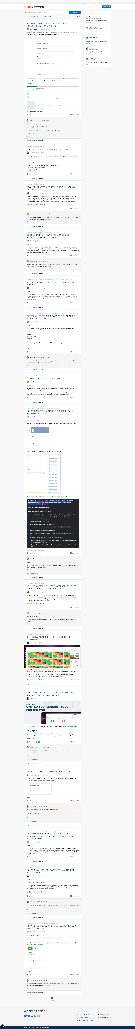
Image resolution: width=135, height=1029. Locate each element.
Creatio (87, 3)
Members (96, 7)
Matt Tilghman (33, 29)
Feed (90, 7)
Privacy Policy (46, 1027)
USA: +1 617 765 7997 (84, 1014)
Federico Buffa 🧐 (34, 775)
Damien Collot (33, 214)
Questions (47, 16)
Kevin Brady (33, 241)
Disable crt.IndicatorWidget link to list (49, 772)
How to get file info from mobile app (47, 149)
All (25, 16)
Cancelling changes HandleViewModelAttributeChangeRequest (101, 62)
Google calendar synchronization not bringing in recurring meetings (103, 31)
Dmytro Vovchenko (94, 58)
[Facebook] (36, 679)
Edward (32, 842)
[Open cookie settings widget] (3, 1026)
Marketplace (99, 3)
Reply (28, 136)
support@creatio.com (105, 1017)
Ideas (39, 16)
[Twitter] (39, 679)
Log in (109, 3)
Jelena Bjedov (33, 382)
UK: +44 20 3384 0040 (84, 1017)
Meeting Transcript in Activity (43, 378)
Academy (92, 3)
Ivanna (31, 643)
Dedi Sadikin (33, 417)
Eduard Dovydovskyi (35, 613)
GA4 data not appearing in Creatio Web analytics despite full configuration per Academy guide (50, 836)
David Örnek (33, 120)
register (34, 140)
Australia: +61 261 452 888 (86, 1020)
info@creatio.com (104, 1014)
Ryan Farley (33, 806)
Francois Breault (34, 876)
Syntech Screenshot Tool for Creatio (36, 734)
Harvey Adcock (33, 193)
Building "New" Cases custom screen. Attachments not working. (102, 20)
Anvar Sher (32, 152)
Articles (32, 16)
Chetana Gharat (34, 288)
